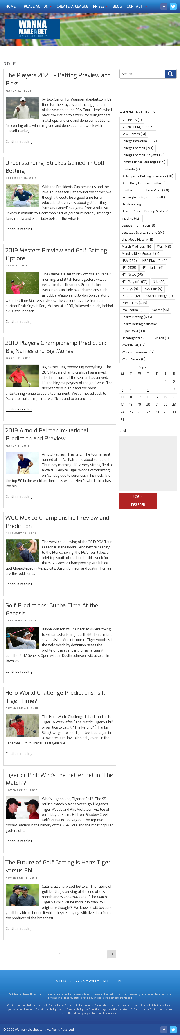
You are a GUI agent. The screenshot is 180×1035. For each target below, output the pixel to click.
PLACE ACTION (36, 6)
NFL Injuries (152, 268)
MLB (164, 247)
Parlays (130, 289)
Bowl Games (134, 134)
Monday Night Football (141, 254)
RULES (107, 981)
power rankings (159, 296)
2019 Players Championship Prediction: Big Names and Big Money (55, 347)
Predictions (134, 303)
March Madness (136, 247)
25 (131, 412)
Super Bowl (133, 331)
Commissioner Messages (143, 162)
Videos (161, 338)
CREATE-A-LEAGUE (72, 6)
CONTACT (135, 6)
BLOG (117, 6)
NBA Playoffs (155, 261)
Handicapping (134, 204)
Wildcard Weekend (138, 352)
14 (156, 397)
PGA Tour (153, 289)
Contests (131, 169)
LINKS (120, 981)
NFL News (132, 275)
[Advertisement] (148, 463)
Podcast (131, 296)
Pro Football (134, 310)
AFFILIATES (63, 981)
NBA (129, 261)
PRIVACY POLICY (87, 981)
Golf (163, 197)
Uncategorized (135, 338)
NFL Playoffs (134, 282)
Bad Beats (132, 120)
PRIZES (98, 6)
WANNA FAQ (134, 345)
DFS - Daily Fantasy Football (145, 183)
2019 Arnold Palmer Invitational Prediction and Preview (46, 434)
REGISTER (138, 505)
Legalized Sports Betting (143, 233)
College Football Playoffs (143, 155)
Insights (131, 218)
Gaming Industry (137, 197)
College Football (137, 148)
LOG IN (138, 497)
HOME (11, 6)
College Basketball (139, 141)
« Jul (122, 431)
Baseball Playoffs (138, 127)
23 (174, 405)
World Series (133, 359)
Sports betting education (142, 324)
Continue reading (19, 141)
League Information (138, 225)
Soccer (160, 310)
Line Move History (137, 240)
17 (122, 405)
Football (131, 190)
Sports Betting (137, 317)
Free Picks (157, 190)
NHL (159, 282)
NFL (129, 268)
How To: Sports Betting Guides (147, 211)
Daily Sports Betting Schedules (147, 176)
